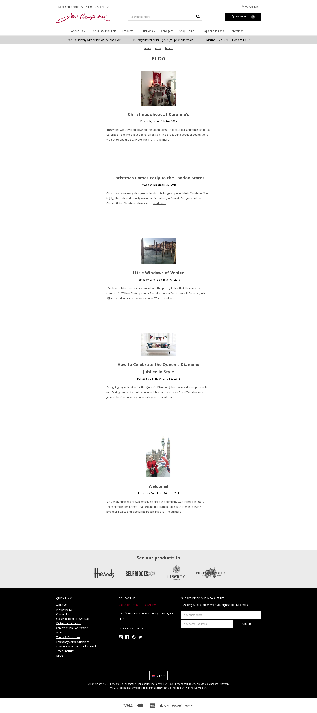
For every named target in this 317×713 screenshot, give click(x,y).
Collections (236, 31)
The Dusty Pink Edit (103, 31)
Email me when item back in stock (76, 646)
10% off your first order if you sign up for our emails (162, 40)
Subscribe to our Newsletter (72, 618)
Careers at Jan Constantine (72, 628)
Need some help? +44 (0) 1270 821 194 (84, 6)
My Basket (244, 16)
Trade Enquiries (65, 651)
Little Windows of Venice (158, 272)
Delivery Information (68, 623)
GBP (159, 675)
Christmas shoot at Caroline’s (158, 114)
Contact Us (62, 614)
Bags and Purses (213, 31)
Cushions (147, 31)
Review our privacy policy (193, 687)
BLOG (158, 48)
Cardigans (167, 31)
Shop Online (186, 31)
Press (59, 632)
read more (162, 139)
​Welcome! (159, 486)
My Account (251, 6)
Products (127, 31)
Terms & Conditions (68, 637)
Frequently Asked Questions (72, 642)
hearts (169, 48)
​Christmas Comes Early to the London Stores (158, 177)
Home (147, 48)
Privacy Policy (64, 609)
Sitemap (224, 684)
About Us (77, 31)
